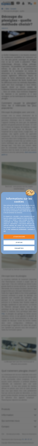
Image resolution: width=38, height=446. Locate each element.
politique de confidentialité (19, 229)
